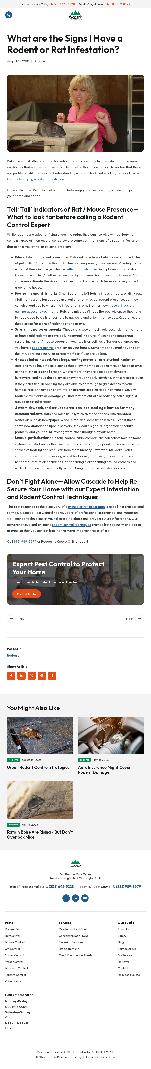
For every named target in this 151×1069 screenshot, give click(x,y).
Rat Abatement (69, 949)
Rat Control (12, 936)
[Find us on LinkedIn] (75, 898)
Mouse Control (15, 942)
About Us (124, 929)
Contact (123, 968)
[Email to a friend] (42, 676)
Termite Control (15, 975)
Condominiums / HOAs (73, 936)
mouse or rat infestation (86, 506)
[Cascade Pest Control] (75, 15)
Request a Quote (129, 975)
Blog (121, 942)
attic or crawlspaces (82, 269)
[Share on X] (32, 676)
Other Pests (13, 981)
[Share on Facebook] (11, 676)
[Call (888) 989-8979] (8, 14)
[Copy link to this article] (52, 676)
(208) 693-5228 (64, 4)
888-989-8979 (25, 541)
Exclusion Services (71, 942)
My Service (125, 955)
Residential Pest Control (74, 929)
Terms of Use (107, 1057)
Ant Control (12, 949)
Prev (21, 618)
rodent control (43, 347)
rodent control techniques (71, 524)
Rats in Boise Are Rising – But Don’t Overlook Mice (40, 834)
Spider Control (14, 955)
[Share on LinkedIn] (21, 676)
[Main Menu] (142, 14)
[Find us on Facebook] (66, 898)
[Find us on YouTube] (85, 898)
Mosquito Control (16, 968)
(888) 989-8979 (120, 4)
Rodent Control (15, 929)
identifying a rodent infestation (40, 179)
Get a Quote (26, 594)
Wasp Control (14, 962)
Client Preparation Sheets (75, 955)
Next (129, 618)
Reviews (123, 962)
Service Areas (127, 949)
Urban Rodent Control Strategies (38, 767)
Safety (122, 936)
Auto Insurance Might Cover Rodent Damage (104, 770)
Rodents (13, 655)
